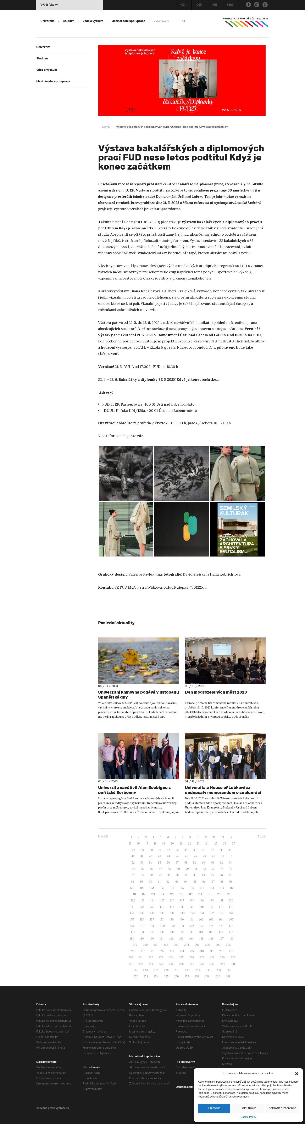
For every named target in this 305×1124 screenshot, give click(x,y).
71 (196, 869)
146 (152, 913)
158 (162, 919)
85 (212, 875)
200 (145, 945)
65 (142, 869)
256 (176, 976)
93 (176, 881)
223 (161, 957)
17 (147, 843)
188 (132, 938)
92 (168, 881)
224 (171, 957)
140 (201, 907)
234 (161, 964)
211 (153, 951)
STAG (230, 5)
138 (182, 907)
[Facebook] (248, 4)
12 (214, 837)
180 (162, 932)
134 (142, 907)
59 (194, 862)
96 (204, 881)
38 (221, 850)
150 (192, 913)
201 (156, 945)
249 (208, 970)
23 (198, 843)
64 (133, 869)
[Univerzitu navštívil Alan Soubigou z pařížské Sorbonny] (138, 756)
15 (130, 843)
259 (207, 976)
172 (192, 926)
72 (204, 869)
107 (202, 888)
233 (151, 964)
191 (161, 938)
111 (134, 894)
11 (206, 837)
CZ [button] (183, 5)
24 (207, 843)
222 (151, 957)
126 (172, 900)
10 (198, 837)
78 (151, 875)
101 (142, 888)
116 (181, 894)
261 (228, 976)
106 (192, 888)
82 (186, 875)
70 (187, 869)
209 (133, 951)
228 (212, 957)
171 (182, 926)
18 (155, 843)
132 (231, 900)
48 (204, 856)
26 (224, 843)
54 (150, 862)
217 (212, 951)
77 (142, 875)
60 (203, 862)
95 (194, 881)
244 (156, 970)
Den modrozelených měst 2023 (216, 692)
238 (202, 964)
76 (133, 875)
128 (192, 900)
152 (212, 913)
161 (191, 919)
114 (162, 894)
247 (187, 970)
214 (182, 951)
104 (172, 888)
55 (159, 862)
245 (166, 970)
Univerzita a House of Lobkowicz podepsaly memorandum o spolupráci (223, 790)
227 (202, 957)
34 (186, 850)
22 (189, 843)
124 (152, 900)
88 (132, 881)
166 (132, 926)
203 (176, 945)
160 (181, 919)
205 (197, 945)
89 (141, 881)
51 (231, 856)
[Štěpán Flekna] (237, 529)
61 (212, 862)
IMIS (214, 5)
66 (151, 869)
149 (182, 913)
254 (156, 976)
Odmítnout (248, 1108)
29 (142, 850)
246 (176, 970)
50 (222, 856)
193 (181, 938)
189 (142, 938)
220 (130, 957)
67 (160, 869)
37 (212, 850)
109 (222, 888)
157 (152, 919)
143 (231, 907)
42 (150, 856)
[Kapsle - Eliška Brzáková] (181, 529)
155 (132, 919)
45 (177, 856)
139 (191, 907)
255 (166, 976)
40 (133, 856)
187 (231, 932)
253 (146, 976)
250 (218, 970)
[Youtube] (265, 4)
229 (222, 957)
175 (221, 926)
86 (221, 875)
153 (221, 913)
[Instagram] (256, 4)
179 (152, 932)
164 (221, 919)
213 (172, 951)
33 (177, 850)
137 (172, 907)
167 (142, 926)
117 (191, 894)
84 (203, 875)
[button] (297, 1074)
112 (143, 894)
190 (152, 938)
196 (211, 938)
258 (197, 976)
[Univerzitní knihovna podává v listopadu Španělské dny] (138, 660)
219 (231, 951)
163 (211, 919)
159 (172, 919)
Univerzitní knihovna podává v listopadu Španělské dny (138, 694)
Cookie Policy (248, 1117)
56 (168, 862)
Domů (106, 127)
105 (182, 888)
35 (194, 850)
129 (202, 900)
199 (135, 945)
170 (173, 926)
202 (165, 945)
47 (195, 856)
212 (162, 951)
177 (133, 932)
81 (177, 875)
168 (152, 926)
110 (232, 888)
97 (213, 881)
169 (162, 926)
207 (218, 945)
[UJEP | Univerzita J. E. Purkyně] (246, 24)
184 (201, 932)
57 (177, 862)
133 (132, 907)
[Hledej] (184, 21)
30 (151, 850)
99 (231, 881)
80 (169, 875)
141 (211, 907)
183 (191, 932)
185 (211, 932)
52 (133, 862)
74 (221, 869)
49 (213, 856)
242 (135, 970)
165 (231, 919)
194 (191, 938)
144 (132, 913)
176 (231, 926)
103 (162, 888)
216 (202, 951)
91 (159, 881)
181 (172, 932)
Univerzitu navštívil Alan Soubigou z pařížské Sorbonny (134, 790)
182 (182, 932)
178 (143, 932)
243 (145, 970)
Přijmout (214, 1108)
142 (221, 907)
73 (213, 869)
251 (229, 970)
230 (233, 957)
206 (207, 945)
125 (162, 900)
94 (186, 881)
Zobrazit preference (282, 1108)
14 (231, 837)
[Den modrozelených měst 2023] (225, 660)
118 (200, 894)
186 (221, 932)
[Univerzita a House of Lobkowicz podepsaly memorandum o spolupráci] (225, 756)
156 (142, 919)
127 (182, 900)
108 (212, 888)
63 (230, 862)
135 (152, 907)
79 (160, 875)
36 (203, 850)
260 (217, 976)
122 (133, 900)
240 (222, 964)
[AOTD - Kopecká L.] (237, 473)
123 (143, 900)
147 (162, 913)
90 (150, 881)
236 (181, 964)
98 (221, 881)
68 (169, 869)
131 (221, 900)
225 (181, 957)
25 (215, 843)
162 (201, 919)
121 (229, 894)
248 (197, 970)
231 (131, 964)
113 (153, 894)
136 (162, 907)
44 (168, 856)
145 (142, 913)
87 (230, 875)
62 (221, 862)
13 (222, 837)
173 (202, 926)
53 (141, 862)
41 (141, 856)
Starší (262, 836)
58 (185, 862)
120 (219, 894)
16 (138, 843)
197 (222, 938)
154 (231, 913)
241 (233, 964)
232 (140, 964)
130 (212, 900)
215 (192, 951)
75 (230, 869)
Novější (103, 836)
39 (230, 850)
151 (202, 913)
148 (172, 913)
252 (135, 976)
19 (163, 843)
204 (186, 945)
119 (209, 894)
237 (192, 964)
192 (171, 938)
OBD (199, 5)
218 (221, 951)
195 (201, 938)
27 (233, 843)
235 (171, 964)
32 (168, 850)
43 (159, 856)
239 (212, 964)
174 (211, 926)
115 (172, 894)
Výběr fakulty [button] (49, 5)
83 (194, 875)
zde (140, 436)
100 (132, 888)
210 (143, 951)
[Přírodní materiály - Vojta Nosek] (126, 473)
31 (160, 850)
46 (186, 856)
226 (191, 957)
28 (133, 850)
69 (178, 869)
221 (141, 957)
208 (228, 945)
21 (181, 843)
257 (187, 976)
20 (172, 843)
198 (231, 938)
